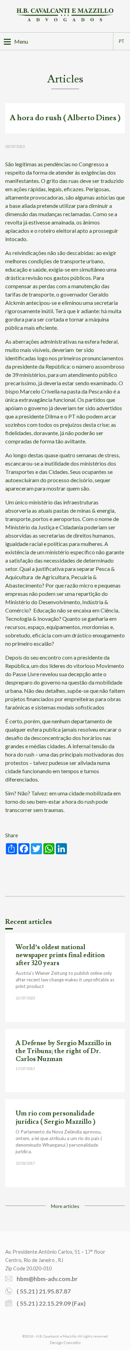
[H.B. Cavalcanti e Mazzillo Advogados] (65, 15)
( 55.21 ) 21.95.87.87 (44, 1291)
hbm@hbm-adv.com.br (47, 1278)
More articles (65, 1206)
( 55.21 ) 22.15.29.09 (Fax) (51, 1303)
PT (121, 41)
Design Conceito (65, 1343)
